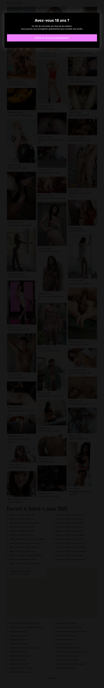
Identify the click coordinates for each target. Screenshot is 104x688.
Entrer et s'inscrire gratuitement (52, 38)
